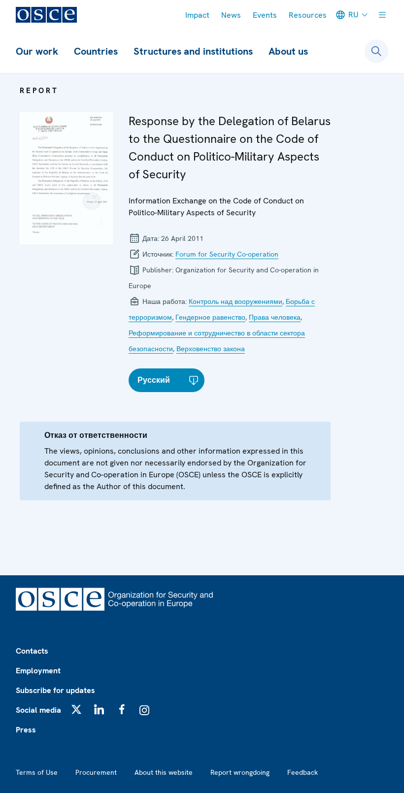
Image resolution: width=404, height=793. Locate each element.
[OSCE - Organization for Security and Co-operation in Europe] (46, 15)
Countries (96, 51)
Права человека (275, 317)
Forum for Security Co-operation (226, 254)
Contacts (32, 651)
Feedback (302, 772)
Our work (37, 51)
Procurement (96, 772)
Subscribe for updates (55, 690)
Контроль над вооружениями (235, 301)
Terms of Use (37, 772)
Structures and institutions (193, 51)
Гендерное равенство (210, 317)
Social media (38, 710)
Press (26, 730)
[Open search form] (376, 51)
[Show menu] (382, 15)
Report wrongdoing (239, 772)
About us (288, 51)
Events (265, 15)
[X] (76, 709)
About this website (164, 772)
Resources (308, 15)
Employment (38, 670)
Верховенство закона (210, 348)
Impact (197, 15)
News (231, 15)
